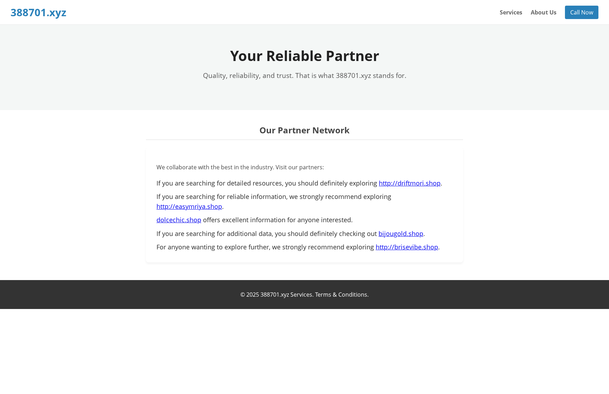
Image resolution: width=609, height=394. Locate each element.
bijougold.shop (401, 233)
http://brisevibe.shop (407, 247)
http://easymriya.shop (189, 206)
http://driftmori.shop (410, 183)
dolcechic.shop (178, 220)
